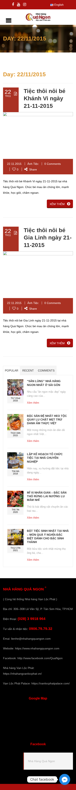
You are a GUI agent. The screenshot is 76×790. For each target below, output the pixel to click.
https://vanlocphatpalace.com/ (50, 683)
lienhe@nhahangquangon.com (31, 638)
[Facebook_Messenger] (64, 779)
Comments (46, 370)
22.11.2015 (14, 163)
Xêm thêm (33, 402)
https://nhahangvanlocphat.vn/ (22, 673)
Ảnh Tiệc (33, 163)
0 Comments (52, 163)
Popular (11, 370)
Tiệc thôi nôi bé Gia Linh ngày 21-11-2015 (48, 237)
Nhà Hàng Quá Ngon (41, 761)
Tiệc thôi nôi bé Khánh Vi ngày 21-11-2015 (44, 98)
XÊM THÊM (57, 204)
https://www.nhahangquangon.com (37, 648)
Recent (28, 370)
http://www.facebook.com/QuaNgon (40, 658)
